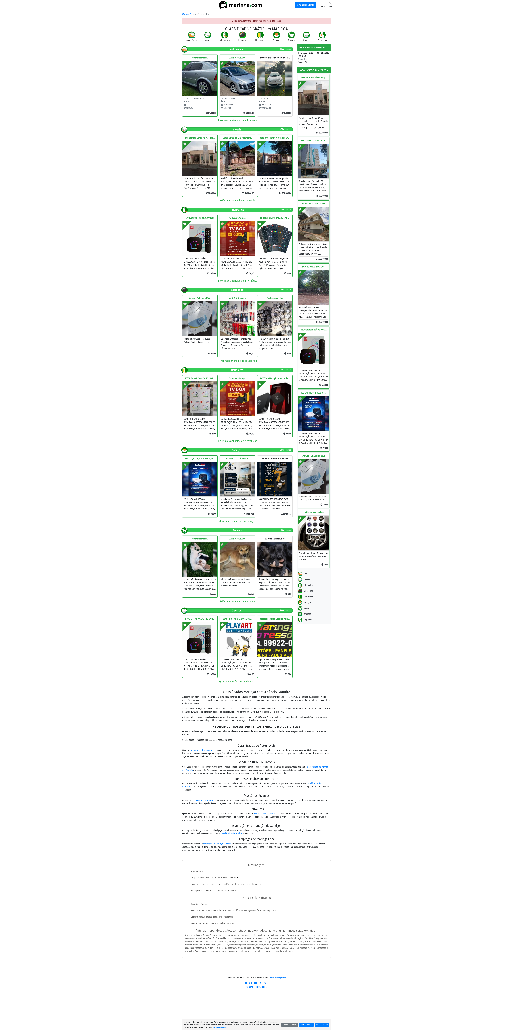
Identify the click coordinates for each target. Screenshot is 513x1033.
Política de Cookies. (219, 1027)
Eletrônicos (308, 596)
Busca (323, 6)
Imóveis (307, 579)
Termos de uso (197, 871)
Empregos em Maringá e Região (217, 843)
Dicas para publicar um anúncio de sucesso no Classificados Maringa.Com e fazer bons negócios (233, 910)
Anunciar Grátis (305, 4)
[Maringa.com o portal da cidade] (240, 5)
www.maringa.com (278, 977)
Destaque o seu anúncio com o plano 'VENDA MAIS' (213, 890)
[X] (260, 983)
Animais (307, 608)
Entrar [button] (330, 6)
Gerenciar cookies (289, 1025)
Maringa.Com (188, 14)
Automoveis (309, 573)
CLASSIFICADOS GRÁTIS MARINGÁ (314, 70)
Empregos (308, 619)
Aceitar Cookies (322, 1025)
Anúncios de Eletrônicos (264, 813)
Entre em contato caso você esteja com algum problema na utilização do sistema (226, 884)
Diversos (307, 614)
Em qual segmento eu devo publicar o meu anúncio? (214, 877)
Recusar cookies (306, 1025)
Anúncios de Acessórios (206, 800)
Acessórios (308, 591)
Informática (309, 585)
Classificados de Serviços (232, 833)
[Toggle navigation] (182, 5)
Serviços (307, 602)
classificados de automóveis (202, 750)
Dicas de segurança (199, 904)
